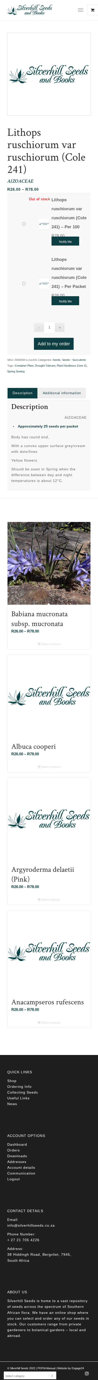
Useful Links (18, 1098)
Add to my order (54, 343)
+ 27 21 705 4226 (23, 1240)
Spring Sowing (16, 371)
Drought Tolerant (45, 365)
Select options (51, 644)
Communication (21, 1173)
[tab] (22, 393)
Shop (12, 1081)
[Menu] (80, 10)
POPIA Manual (46, 1368)
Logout (13, 1179)
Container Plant (24, 365)
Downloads (17, 1156)
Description (22, 393)
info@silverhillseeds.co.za (31, 1225)
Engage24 (78, 1368)
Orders (13, 1150)
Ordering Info (19, 1087)
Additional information (62, 393)
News (12, 1104)
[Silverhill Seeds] (40, 10)
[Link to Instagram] (87, 1375)
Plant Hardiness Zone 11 (72, 365)
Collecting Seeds (22, 1092)
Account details (21, 1167)
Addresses (16, 1162)
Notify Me (65, 242)
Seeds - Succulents (74, 359)
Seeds (57, 359)
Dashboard (17, 1144)
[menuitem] (82, 10)
